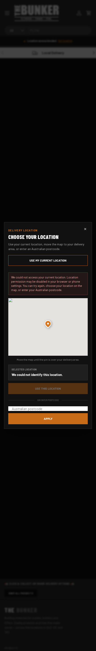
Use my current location (48, 260)
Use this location (48, 388)
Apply (48, 418)
